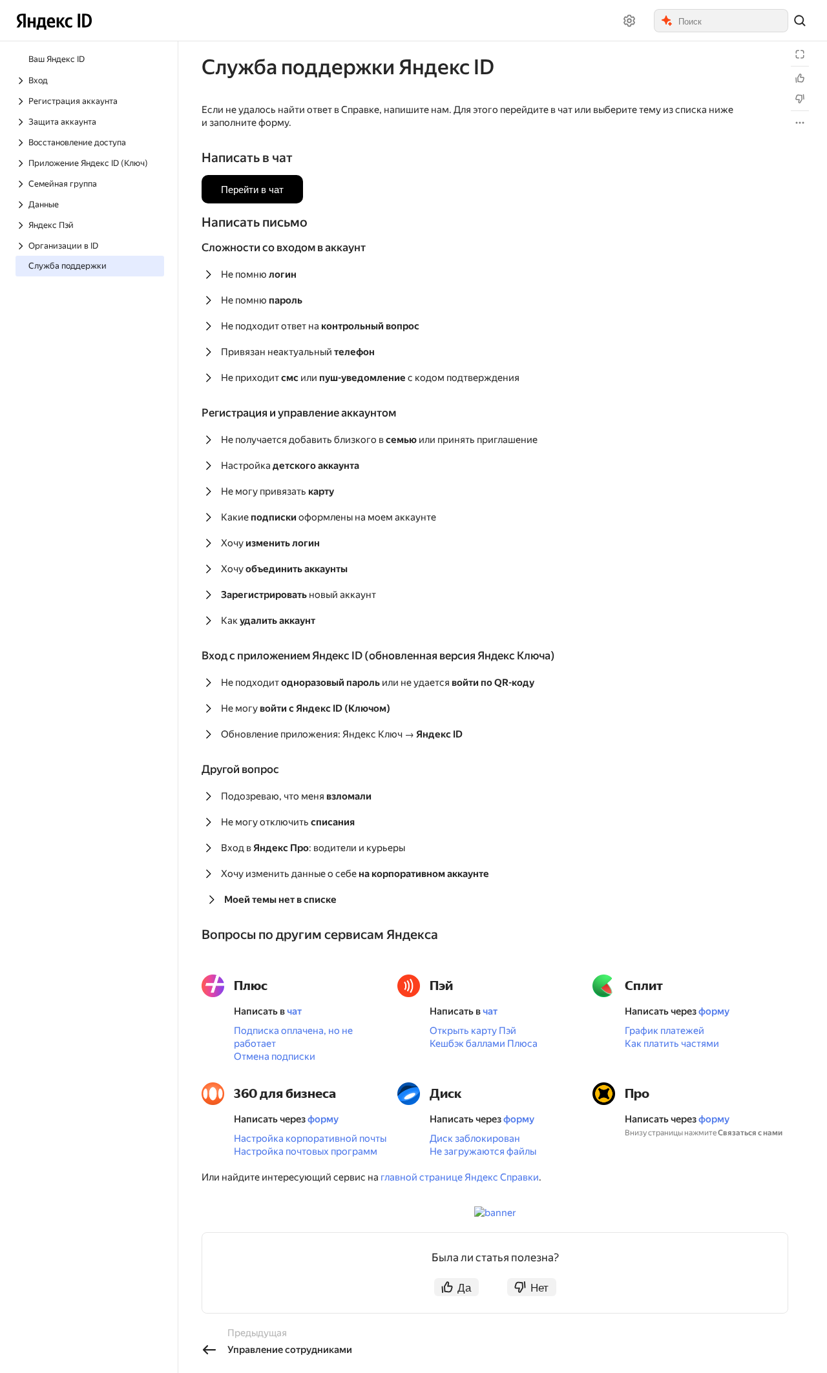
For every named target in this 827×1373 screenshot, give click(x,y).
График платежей (664, 1031)
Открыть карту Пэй (473, 1031)
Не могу (305, 708)
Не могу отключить (288, 822)
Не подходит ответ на (320, 326)
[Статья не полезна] (800, 99)
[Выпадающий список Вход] (22, 80)
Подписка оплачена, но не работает (293, 1037)
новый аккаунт (298, 595)
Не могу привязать (277, 491)
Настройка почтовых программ (305, 1151)
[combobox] (732, 21)
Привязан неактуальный (298, 352)
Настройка (290, 465)
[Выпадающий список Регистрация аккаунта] (22, 101)
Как (268, 620)
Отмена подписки (274, 1056)
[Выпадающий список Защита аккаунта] (22, 122)
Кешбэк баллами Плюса (484, 1043)
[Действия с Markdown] (800, 123)
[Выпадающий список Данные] (22, 204)
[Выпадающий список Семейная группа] (22, 184)
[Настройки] (629, 20)
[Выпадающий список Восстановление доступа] (22, 142)
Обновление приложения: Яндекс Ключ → (342, 734)
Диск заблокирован (475, 1138)
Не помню (259, 274)
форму (713, 1011)
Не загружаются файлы (483, 1151)
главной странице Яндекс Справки (460, 1177)
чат (294, 1011)
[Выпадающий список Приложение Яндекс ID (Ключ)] (22, 163)
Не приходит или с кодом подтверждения (370, 378)
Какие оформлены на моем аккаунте (328, 517)
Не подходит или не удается (377, 682)
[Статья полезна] (800, 78)
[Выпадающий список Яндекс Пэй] (22, 225)
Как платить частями (672, 1043)
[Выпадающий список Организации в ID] (22, 246)
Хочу (270, 543)
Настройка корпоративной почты (310, 1138)
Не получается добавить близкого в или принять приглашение (379, 440)
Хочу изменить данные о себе (355, 874)
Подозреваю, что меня (296, 796)
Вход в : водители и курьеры (313, 848)
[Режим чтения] (800, 54)
